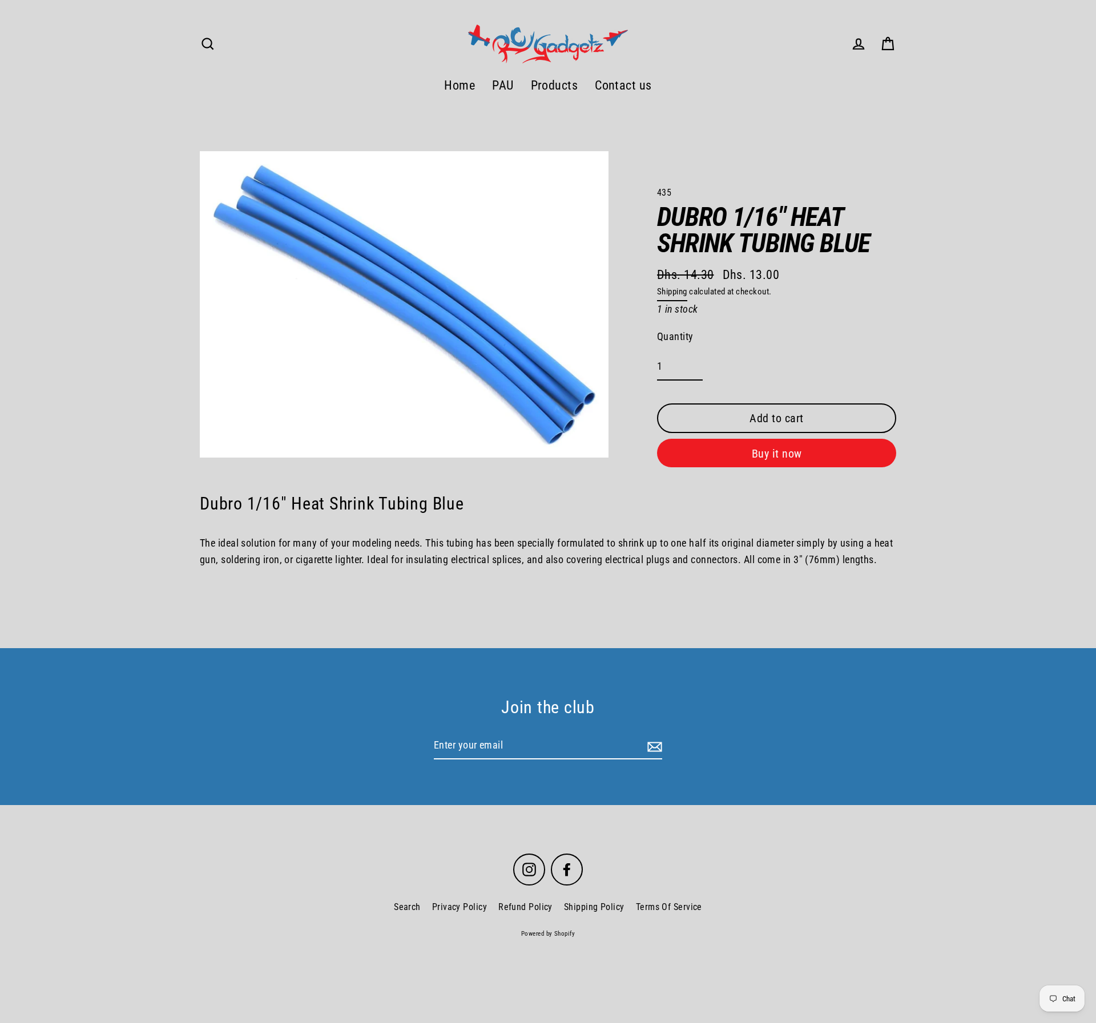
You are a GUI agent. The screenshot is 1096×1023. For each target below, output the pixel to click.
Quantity (675, 336)
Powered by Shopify (548, 933)
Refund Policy (525, 906)
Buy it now (777, 453)
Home (459, 85)
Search (407, 906)
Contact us (623, 85)
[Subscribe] (653, 746)
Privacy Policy (459, 906)
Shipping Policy (594, 906)
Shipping (672, 291)
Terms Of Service (669, 906)
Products (554, 85)
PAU (502, 85)
